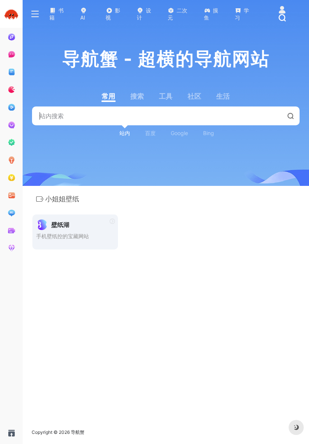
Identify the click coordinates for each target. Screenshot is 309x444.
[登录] (282, 10)
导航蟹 (77, 432)
